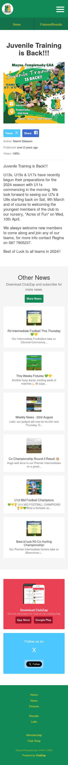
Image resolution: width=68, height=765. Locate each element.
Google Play (43, 619)
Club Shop (34, 740)
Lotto (34, 721)
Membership (34, 735)
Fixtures (34, 706)
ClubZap (41, 755)
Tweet (9, 133)
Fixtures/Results (51, 24)
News (17, 24)
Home (34, 694)
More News (34, 298)
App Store (23, 619)
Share (28, 133)
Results (34, 716)
